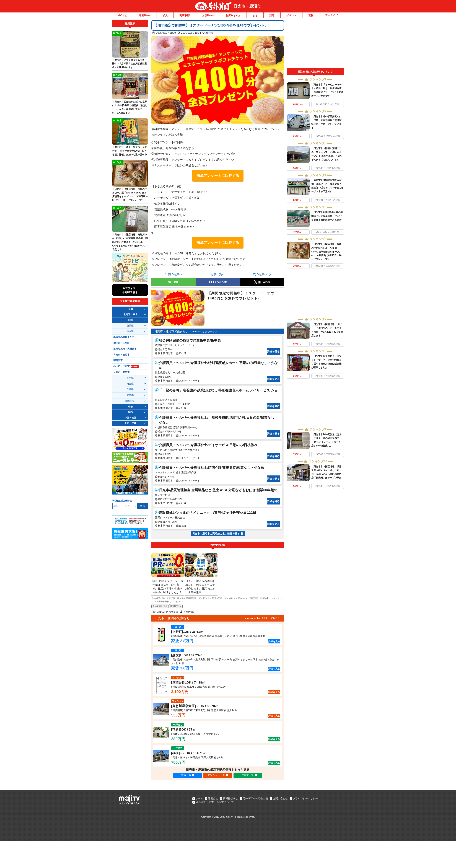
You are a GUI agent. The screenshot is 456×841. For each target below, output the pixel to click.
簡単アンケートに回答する (217, 175)
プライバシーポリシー (305, 798)
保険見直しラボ (159, 606)
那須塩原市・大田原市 (125, 349)
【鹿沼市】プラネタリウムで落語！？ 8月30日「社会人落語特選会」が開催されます (129, 63)
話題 (272, 15)
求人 (165, 15)
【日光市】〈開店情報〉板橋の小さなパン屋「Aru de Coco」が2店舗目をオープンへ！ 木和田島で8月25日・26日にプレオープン (326, 251)
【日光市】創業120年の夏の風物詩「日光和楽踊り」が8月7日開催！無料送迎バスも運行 (327, 216)
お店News (208, 15)
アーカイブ (331, 15)
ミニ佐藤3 (189, 611)
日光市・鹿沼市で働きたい (171, 331)
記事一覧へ (218, 274)
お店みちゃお (233, 15)
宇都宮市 (118, 360)
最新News (145, 15)
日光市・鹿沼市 (247, 6)
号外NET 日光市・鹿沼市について (215, 802)
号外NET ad (176, 606)
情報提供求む (230, 798)
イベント (291, 15)
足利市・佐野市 (121, 372)
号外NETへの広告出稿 (255, 798)
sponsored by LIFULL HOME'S (262, 618)
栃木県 (209, 32)
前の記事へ (175, 274)
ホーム (199, 798)
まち (255, 15)
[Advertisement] (315, 44)
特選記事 (174, 611)
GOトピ (122, 15)
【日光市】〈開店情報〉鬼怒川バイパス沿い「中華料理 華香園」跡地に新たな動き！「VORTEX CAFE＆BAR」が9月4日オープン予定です (130, 242)
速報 (310, 15)
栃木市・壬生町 (121, 343)
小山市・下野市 (125, 366)
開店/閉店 (185, 15)
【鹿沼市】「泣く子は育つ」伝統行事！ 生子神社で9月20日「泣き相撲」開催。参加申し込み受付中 (129, 151)
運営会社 (213, 798)
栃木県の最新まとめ (123, 337)
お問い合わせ (280, 798)
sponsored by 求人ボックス (204, 331)
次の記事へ (260, 274)
